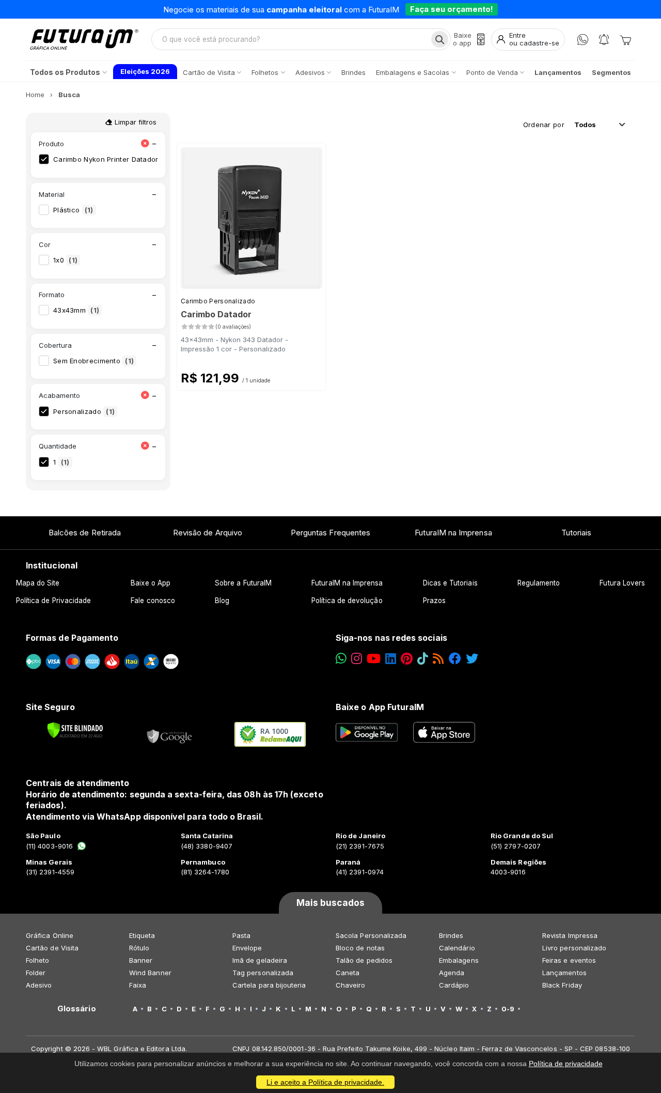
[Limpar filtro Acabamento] (145, 395)
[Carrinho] (625, 39)
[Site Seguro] (170, 734)
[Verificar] (75, 730)
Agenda (451, 972)
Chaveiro (351, 985)
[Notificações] (603, 39)
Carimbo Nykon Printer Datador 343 (120, 159)
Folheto (37, 960)
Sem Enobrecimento (93, 361)
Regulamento (538, 583)
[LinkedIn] (390, 658)
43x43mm (76, 310)
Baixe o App (150, 583)
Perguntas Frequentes (330, 532)
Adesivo (39, 985)
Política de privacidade (566, 1063)
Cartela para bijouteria (269, 985)
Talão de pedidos (364, 960)
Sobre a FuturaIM (243, 583)
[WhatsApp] (582, 39)
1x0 (65, 260)
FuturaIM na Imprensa (453, 532)
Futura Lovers (622, 583)
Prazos (434, 600)
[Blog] (438, 658)
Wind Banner (150, 972)
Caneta (347, 972)
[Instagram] (356, 658)
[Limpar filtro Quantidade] (145, 446)
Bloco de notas (360, 948)
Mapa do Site (38, 583)
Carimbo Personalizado (218, 301)
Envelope (247, 948)
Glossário (76, 1008)
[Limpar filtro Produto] (145, 143)
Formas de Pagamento (72, 638)
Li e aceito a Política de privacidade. (325, 1082)
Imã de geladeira (259, 960)
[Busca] (439, 39)
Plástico (73, 210)
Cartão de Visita (52, 948)
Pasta (241, 935)
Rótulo (139, 948)
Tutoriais (576, 532)
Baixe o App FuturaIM (380, 707)
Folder (35, 972)
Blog (222, 600)
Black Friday (562, 985)
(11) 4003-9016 (49, 846)
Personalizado (84, 411)
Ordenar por (543, 124)
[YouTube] (374, 658)
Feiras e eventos (569, 960)
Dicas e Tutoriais (450, 583)
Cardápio (454, 985)
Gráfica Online (49, 935)
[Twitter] (472, 658)
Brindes (451, 935)
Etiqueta (142, 935)
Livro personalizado (574, 948)
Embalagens (459, 960)
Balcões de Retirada (85, 532)
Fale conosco (153, 600)
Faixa (137, 985)
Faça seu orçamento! (451, 9)
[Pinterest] (407, 658)
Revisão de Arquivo (207, 532)
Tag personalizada (262, 972)
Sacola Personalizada (371, 935)
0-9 (507, 1009)
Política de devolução (346, 600)
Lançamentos (564, 972)
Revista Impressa (569, 935)
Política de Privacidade (53, 600)
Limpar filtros (134, 122)
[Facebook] (455, 658)
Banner (140, 960)
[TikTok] (422, 658)
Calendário (457, 948)
